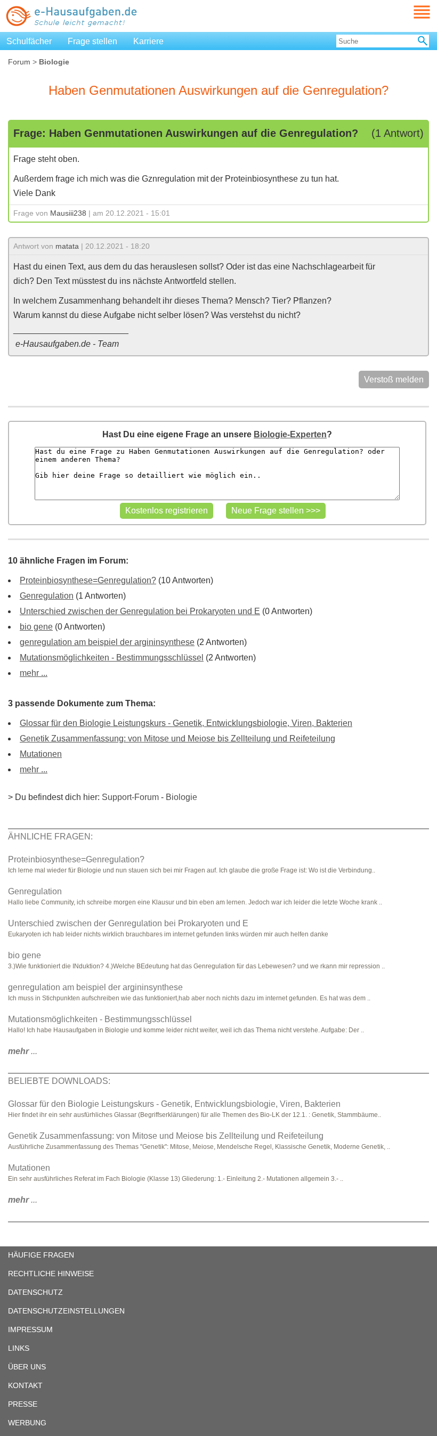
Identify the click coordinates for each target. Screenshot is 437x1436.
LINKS (18, 1348)
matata (67, 246)
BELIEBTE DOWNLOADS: (59, 1081)
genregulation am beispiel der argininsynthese (107, 642)
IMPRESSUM (30, 1329)
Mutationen (41, 753)
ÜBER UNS (27, 1366)
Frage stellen (92, 41)
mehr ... (33, 673)
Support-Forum (130, 797)
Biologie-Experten (290, 434)
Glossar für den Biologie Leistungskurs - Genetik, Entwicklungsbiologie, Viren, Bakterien (186, 723)
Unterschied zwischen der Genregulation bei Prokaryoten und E (140, 611)
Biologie (181, 797)
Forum (19, 62)
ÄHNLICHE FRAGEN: (50, 836)
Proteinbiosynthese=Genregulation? (88, 580)
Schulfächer (29, 41)
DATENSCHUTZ (35, 1292)
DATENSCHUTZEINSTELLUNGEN (66, 1311)
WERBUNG (27, 1422)
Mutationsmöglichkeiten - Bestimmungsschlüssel (112, 657)
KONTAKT (25, 1385)
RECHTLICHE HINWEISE (51, 1273)
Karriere (148, 41)
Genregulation (47, 595)
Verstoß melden (394, 379)
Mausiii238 (68, 213)
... (22, 1051)
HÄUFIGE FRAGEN (41, 1255)
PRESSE (22, 1404)
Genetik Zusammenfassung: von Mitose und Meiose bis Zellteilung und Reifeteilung (177, 738)
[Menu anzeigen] (409, 12)
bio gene (36, 626)
